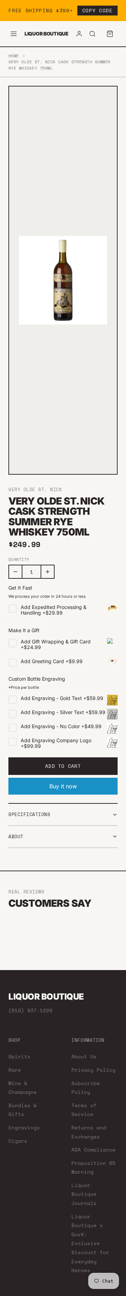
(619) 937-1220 (30, 1010)
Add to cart (63, 766)
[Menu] (13, 33)
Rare (14, 1069)
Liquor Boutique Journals (84, 1194)
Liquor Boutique (46, 33)
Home (13, 56)
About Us (84, 1056)
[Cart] (110, 33)
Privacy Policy (93, 1069)
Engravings (24, 1127)
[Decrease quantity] (15, 572)
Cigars (17, 1140)
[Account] (79, 33)
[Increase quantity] (48, 572)
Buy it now (63, 786)
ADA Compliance (93, 1149)
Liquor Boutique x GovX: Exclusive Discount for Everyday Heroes (90, 1243)
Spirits (19, 1056)
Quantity (18, 559)
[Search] (92, 33)
